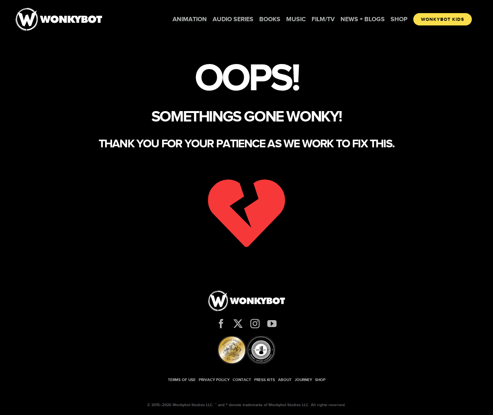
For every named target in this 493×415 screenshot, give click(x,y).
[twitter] (238, 323)
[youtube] (272, 323)
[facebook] (221, 323)
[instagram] (255, 323)
